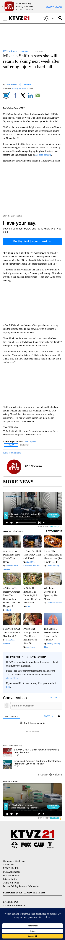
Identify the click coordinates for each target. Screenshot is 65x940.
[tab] (11, 716)
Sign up (57, 697)
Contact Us (8, 864)
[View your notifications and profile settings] (59, 716)
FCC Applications (11, 872)
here (8, 687)
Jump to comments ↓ (13, 452)
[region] (32, 736)
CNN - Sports (30, 442)
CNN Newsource (13, 84)
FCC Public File (11, 875)
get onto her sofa (43, 155)
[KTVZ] (21, 18)
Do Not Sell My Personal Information (21, 886)
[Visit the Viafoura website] (55, 774)
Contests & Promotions (14, 905)
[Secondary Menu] (7, 18)
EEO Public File (11, 868)
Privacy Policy (10, 879)
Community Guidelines (14, 861)
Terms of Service (11, 882)
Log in (49, 697)
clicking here (12, 678)
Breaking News (10, 902)
